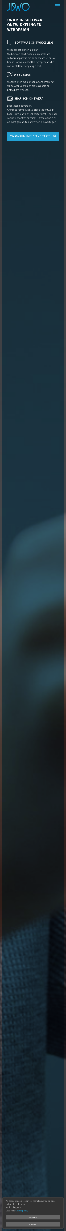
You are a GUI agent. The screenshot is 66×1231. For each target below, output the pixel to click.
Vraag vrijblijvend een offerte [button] (30, 136)
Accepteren (33, 1224)
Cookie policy (21, 1210)
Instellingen (33, 1217)
